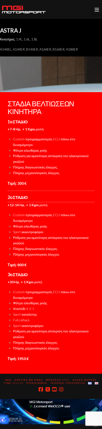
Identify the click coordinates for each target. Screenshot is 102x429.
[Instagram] (61, 389)
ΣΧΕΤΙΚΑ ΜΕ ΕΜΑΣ (28, 379)
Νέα (8, 379)
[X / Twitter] (48, 389)
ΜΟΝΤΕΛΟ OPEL (58, 379)
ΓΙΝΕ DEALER (14, 383)
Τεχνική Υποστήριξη (67, 383)
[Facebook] (41, 389)
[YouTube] (54, 389)
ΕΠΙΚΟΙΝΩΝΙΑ (37, 383)
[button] (97, 9)
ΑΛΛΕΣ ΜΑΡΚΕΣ (85, 379)
